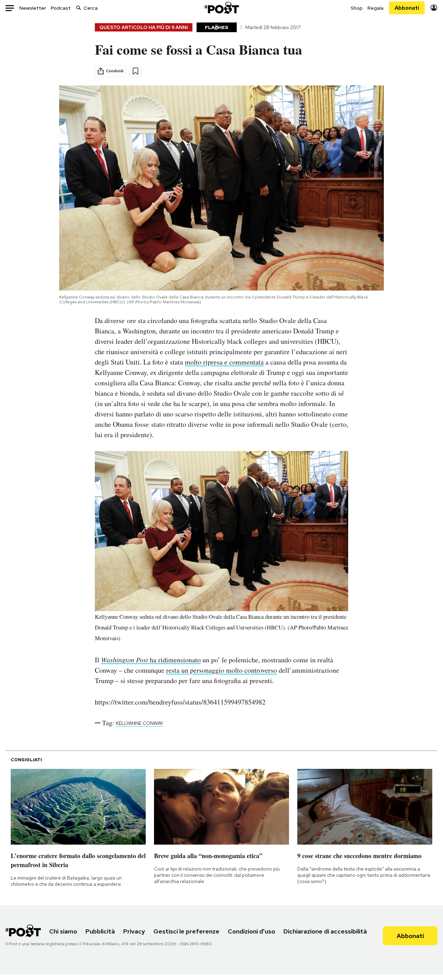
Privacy (134, 931)
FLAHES (216, 27)
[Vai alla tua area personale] (433, 7)
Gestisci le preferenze (186, 931)
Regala (375, 8)
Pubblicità (100, 931)
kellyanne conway (139, 723)
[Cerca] (78, 8)
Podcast (61, 8)
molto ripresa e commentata (224, 362)
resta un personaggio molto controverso (221, 670)
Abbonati (407, 7)
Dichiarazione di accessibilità (325, 931)
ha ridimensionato (151, 659)
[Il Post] (221, 8)
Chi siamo (63, 931)
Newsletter (32, 8)
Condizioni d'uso (251, 931)
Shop (357, 8)
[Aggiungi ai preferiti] (135, 71)
